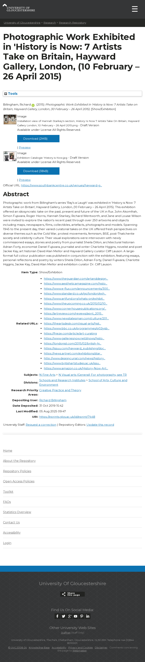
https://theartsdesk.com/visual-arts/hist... (72, 323)
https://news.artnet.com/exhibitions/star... (73, 353)
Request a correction (41, 424)
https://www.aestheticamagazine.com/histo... (75, 283)
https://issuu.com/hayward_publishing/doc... (75, 348)
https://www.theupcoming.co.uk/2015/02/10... (75, 303)
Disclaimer (101, 647)
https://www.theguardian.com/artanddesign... (76, 278)
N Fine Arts (47, 375)
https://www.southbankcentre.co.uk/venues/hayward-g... (61, 185)
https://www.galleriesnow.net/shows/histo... (74, 338)
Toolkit (8, 492)
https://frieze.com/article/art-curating (70, 333)
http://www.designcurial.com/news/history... (74, 358)
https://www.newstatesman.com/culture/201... (76, 318)
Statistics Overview (17, 512)
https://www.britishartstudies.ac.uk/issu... (72, 363)
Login (7, 543)
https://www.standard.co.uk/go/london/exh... (75, 293)
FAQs (7, 502)
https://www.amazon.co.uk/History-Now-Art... (76, 368)
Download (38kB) (35, 171)
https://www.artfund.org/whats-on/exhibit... (74, 298)
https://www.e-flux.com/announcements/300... (77, 288)
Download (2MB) (35, 138)
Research (49, 22)
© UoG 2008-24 (17, 647)
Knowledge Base (39, 647)
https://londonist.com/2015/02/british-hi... (72, 343)
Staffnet (66, 632)
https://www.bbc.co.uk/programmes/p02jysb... (76, 328)
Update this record (100, 424)
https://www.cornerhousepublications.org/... (75, 308)
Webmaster (79, 650)
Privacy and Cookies (80, 647)
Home (7, 450)
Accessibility (12, 532)
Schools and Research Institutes (62, 380)
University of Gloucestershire (22, 22)
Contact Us (11, 522)
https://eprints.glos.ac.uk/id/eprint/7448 (67, 417)
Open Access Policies (18, 481)
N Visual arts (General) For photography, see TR (93, 375)
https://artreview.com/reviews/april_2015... (73, 313)
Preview (25, 147)
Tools (12, 94)
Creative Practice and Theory (60, 390)
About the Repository (19, 461)
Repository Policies (17, 471)
